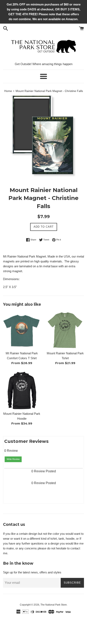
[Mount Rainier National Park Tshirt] (65, 330)
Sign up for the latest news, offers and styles (32, 572)
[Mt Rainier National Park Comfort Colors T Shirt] (21, 330)
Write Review (13, 459)
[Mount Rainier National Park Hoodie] (21, 390)
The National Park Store (53, 604)
